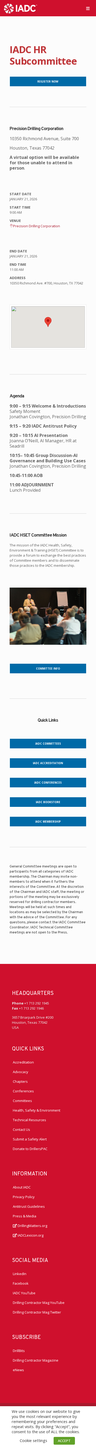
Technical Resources (29, 1119)
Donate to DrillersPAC (30, 1148)
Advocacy (20, 1071)
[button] (48, 322)
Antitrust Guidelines (29, 1206)
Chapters (20, 1081)
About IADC (22, 1187)
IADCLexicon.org (30, 1235)
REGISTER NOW (47, 81)
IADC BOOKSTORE (48, 802)
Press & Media (24, 1216)
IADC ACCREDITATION (48, 763)
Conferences (23, 1091)
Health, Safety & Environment (36, 1110)
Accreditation (23, 1062)
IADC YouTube (24, 1293)
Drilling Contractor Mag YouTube (39, 1302)
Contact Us (21, 1129)
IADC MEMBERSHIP (48, 821)
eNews (18, 1369)
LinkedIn (19, 1273)
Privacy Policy (24, 1196)
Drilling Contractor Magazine (35, 1360)
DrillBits (19, 1350)
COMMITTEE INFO (48, 668)
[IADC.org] (20, 8)
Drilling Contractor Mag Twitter (37, 1312)
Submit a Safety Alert (30, 1139)
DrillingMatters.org (32, 1225)
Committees (22, 1100)
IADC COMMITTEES (48, 743)
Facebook (21, 1283)
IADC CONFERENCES (48, 782)
